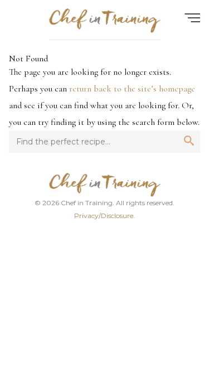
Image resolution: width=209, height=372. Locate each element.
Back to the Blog (104, 343)
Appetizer (60, 306)
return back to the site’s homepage (132, 88)
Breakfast (60, 264)
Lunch (149, 264)
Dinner (60, 285)
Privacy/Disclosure (103, 215)
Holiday (148, 306)
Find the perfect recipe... (72, 51)
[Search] (180, 51)
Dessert (148, 285)
